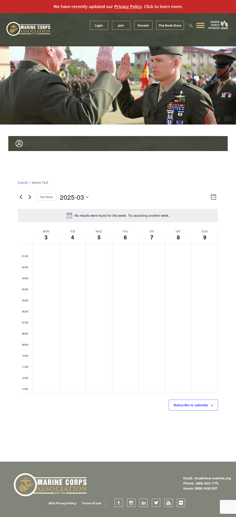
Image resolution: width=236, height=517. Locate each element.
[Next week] (29, 197)
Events (23, 182)
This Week (46, 197)
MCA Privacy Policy (62, 503)
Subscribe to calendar (191, 405)
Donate (143, 25)
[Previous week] (21, 197)
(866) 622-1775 (207, 483)
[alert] (118, 215)
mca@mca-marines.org (212, 478)
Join (121, 25)
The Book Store (170, 25)
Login (99, 25)
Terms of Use (91, 503)
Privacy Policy (128, 6)
